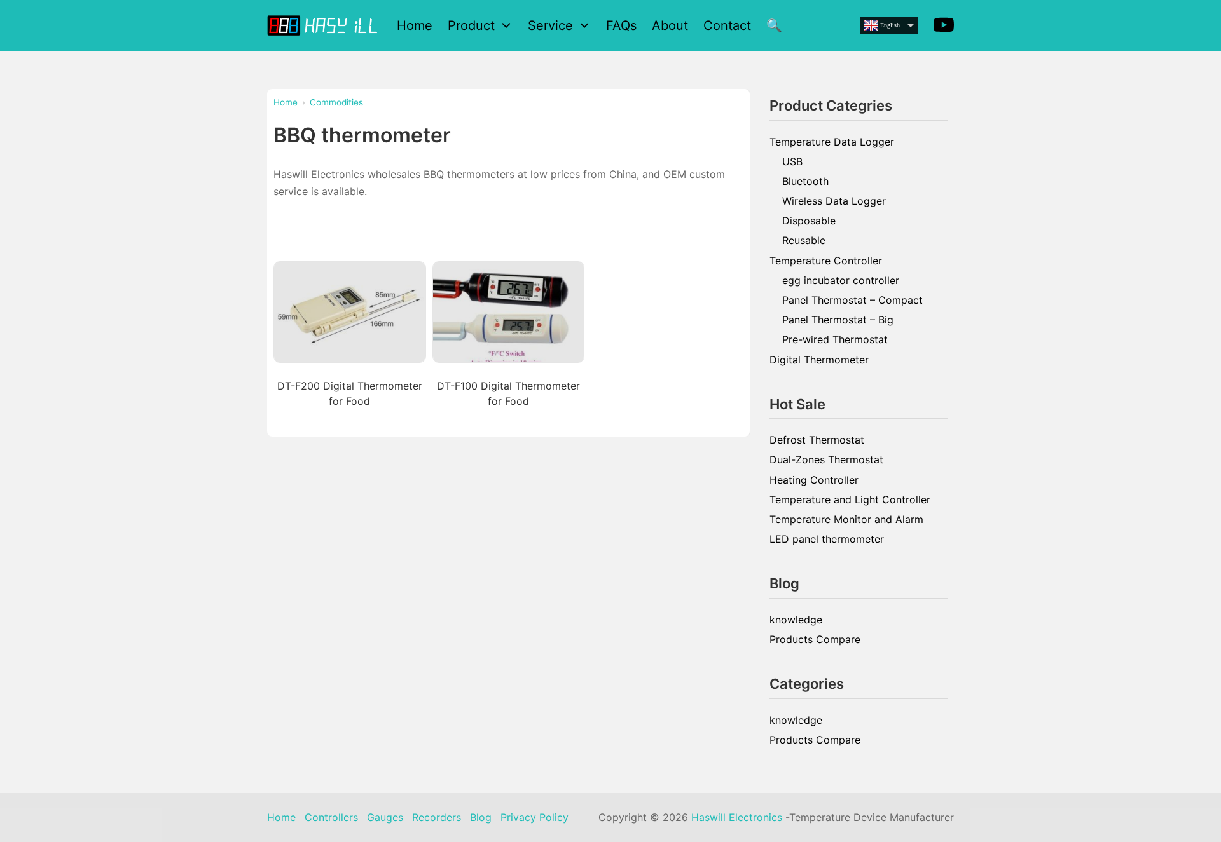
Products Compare (814, 639)
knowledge (795, 619)
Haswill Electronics (736, 817)
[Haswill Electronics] (324, 25)
